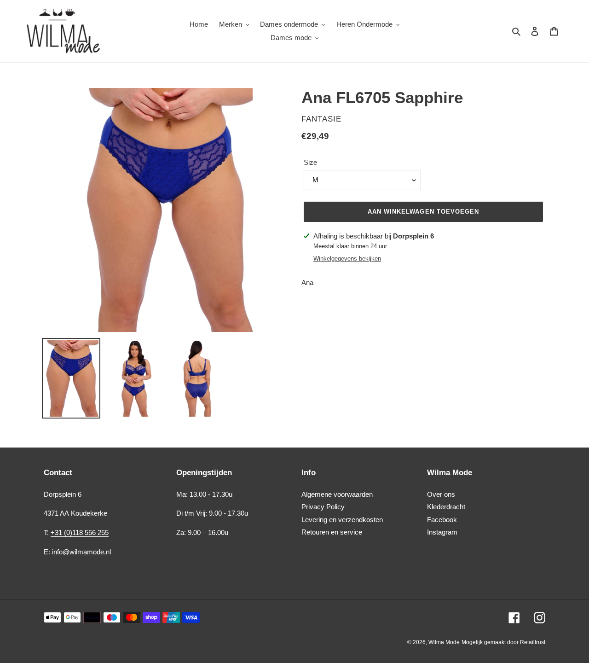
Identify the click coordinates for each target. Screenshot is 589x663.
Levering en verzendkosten (342, 519)
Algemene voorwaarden (337, 494)
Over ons (441, 494)
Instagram (442, 532)
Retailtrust (532, 642)
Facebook (442, 519)
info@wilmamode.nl (81, 552)
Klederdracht (446, 507)
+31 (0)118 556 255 (80, 532)
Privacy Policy (323, 507)
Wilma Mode (444, 642)
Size (310, 162)
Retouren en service (331, 532)
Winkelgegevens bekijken (347, 258)
